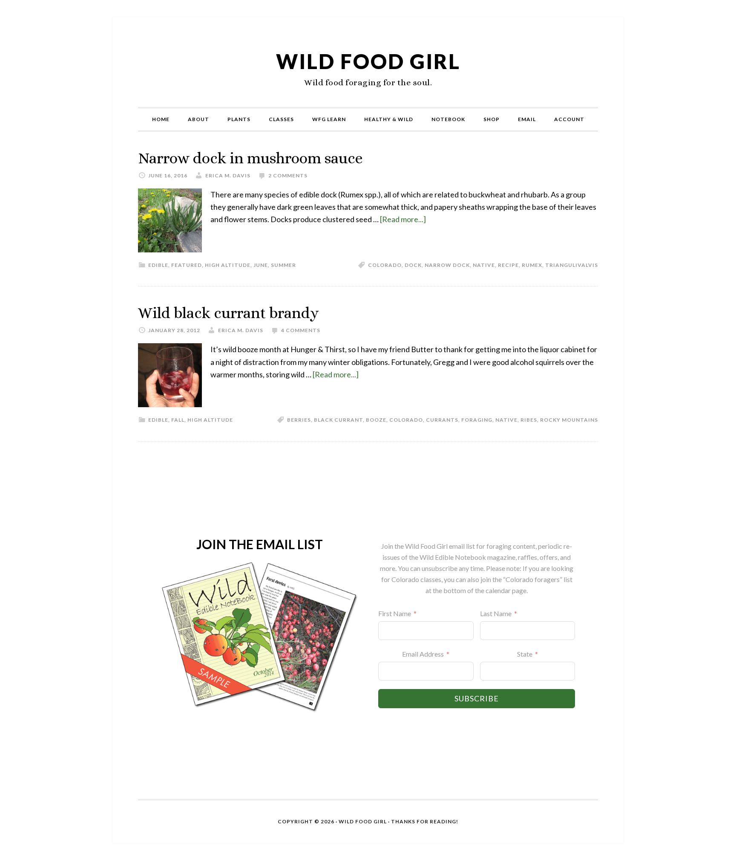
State (524, 654)
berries (299, 420)
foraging (476, 420)
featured (186, 265)
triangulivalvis (571, 265)
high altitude (227, 265)
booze (376, 420)
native (484, 265)
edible (158, 265)
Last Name (496, 613)
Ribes (528, 420)
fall (177, 420)
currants (442, 420)
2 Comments (288, 175)
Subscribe (476, 698)
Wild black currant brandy (228, 312)
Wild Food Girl (368, 61)
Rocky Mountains (569, 420)
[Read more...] (403, 219)
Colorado (385, 265)
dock (413, 265)
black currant (338, 420)
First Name (394, 613)
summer (283, 265)
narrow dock (447, 265)
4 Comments (300, 330)
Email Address (423, 654)
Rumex (532, 265)
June (260, 265)
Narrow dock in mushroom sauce (250, 158)
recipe (508, 265)
